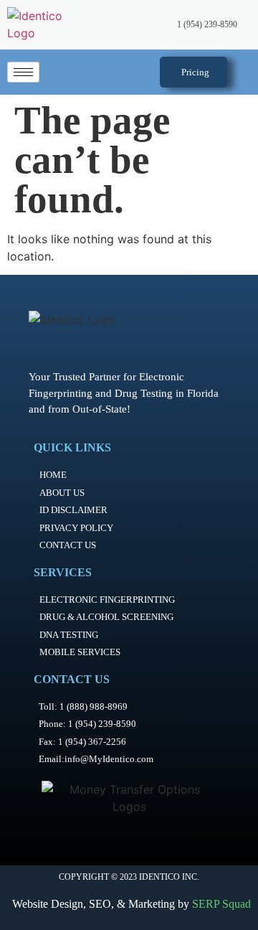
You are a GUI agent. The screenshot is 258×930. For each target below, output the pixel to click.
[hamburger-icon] (23, 72)
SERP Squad (221, 904)
